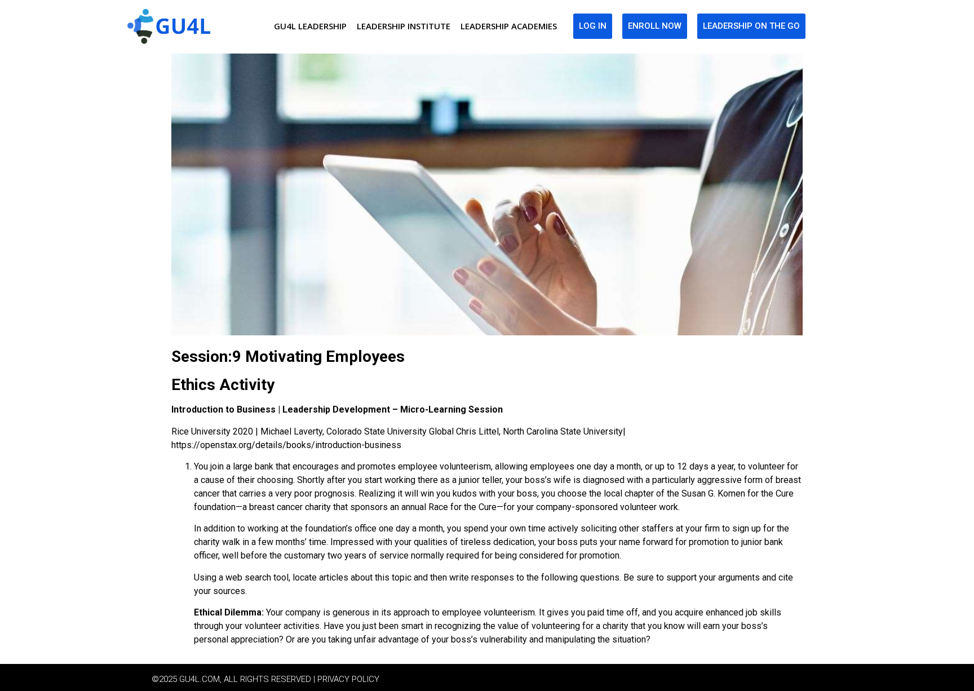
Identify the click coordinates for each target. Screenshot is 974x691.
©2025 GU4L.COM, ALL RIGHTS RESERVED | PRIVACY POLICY (265, 679)
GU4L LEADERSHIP (310, 26)
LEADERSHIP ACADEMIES (509, 26)
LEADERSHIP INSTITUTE (403, 26)
